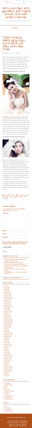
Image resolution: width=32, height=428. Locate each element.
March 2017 (7, 352)
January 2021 (7, 317)
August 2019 (7, 327)
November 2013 (8, 368)
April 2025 (6, 300)
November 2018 (8, 335)
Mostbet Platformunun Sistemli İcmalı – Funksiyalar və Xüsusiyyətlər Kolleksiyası (14, 263)
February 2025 (8, 302)
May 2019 (6, 330)
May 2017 (6, 349)
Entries (7, 408)
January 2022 (7, 309)
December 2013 (8, 366)
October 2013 (7, 369)
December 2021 (8, 311)
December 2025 (8, 297)
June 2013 (6, 374)
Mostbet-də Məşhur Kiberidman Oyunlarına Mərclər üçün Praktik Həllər (15, 260)
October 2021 (7, 313)
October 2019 (7, 325)
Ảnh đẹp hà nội (17, 417)
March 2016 (7, 361)
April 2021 (6, 314)
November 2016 (8, 357)
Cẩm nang (6, 389)
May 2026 (6, 289)
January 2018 (7, 344)
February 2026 (8, 294)
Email (5, 234)
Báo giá (6, 386)
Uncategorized (8, 397)
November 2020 (8, 320)
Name (5, 230)
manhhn (19, 53)
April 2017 (6, 350)
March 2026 (7, 292)
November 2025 (8, 298)
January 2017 (7, 353)
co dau (20, 195)
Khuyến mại (7, 392)
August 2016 (7, 360)
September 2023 (8, 306)
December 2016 (8, 355)
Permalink (5, 198)
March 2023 (7, 308)
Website (5, 237)
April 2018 (6, 342)
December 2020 (8, 319)
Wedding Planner (8, 399)
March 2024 (7, 303)
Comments (8, 409)
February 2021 (8, 316)
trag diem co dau (18, 197)
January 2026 (7, 295)
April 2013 (6, 376)
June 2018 (6, 339)
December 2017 (8, 346)
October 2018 (7, 336)
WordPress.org (8, 411)
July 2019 (6, 328)
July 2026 (6, 286)
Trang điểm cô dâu (8, 117)
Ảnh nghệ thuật (8, 385)
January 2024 (7, 305)
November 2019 (8, 324)
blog (5, 388)
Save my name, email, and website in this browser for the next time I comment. (15, 242)
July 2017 (6, 347)
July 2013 (6, 372)
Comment (6, 213)
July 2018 (6, 338)
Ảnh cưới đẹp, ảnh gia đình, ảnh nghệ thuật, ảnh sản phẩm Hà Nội (16, 13)
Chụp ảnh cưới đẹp (9, 391)
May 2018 (6, 341)
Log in (5, 406)
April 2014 (6, 365)
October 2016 (7, 358)
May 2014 (6, 363)
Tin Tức (6, 394)
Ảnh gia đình (7, 383)
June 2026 (6, 287)
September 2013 (8, 371)
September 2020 (8, 322)
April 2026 (6, 291)
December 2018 (8, 333)
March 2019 (7, 331)
